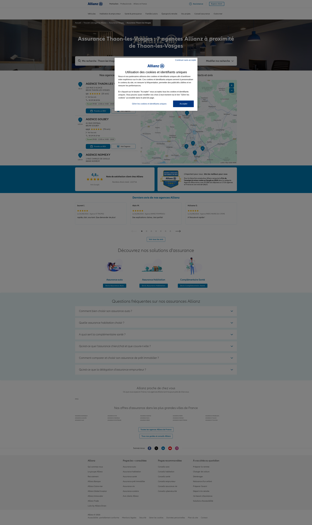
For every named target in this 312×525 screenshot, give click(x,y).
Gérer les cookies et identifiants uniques (149, 104)
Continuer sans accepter (185, 60)
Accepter (183, 104)
